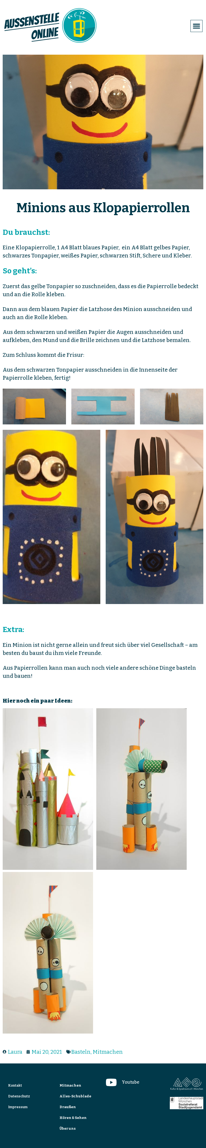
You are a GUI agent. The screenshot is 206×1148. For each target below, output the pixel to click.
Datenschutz (19, 1096)
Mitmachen (108, 1052)
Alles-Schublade (75, 1096)
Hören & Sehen (73, 1118)
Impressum (18, 1107)
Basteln (81, 1052)
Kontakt (15, 1085)
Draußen (68, 1107)
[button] (196, 26)
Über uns (68, 1128)
